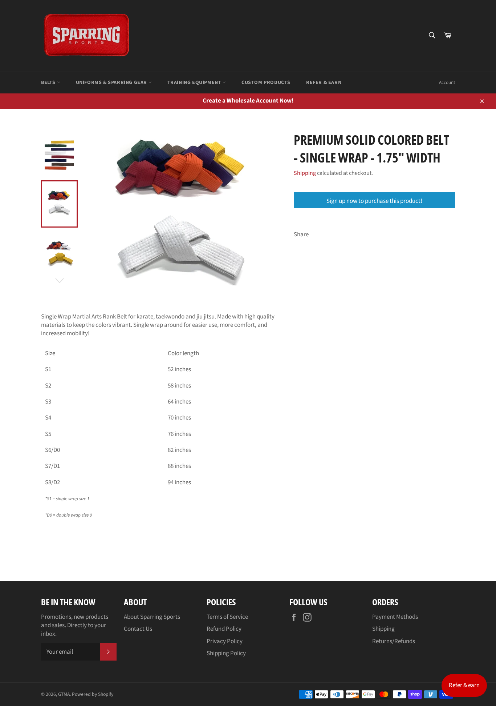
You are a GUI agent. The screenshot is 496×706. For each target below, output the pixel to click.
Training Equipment (195, 82)
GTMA (64, 694)
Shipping (305, 173)
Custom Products (265, 82)
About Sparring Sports (152, 617)
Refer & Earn (323, 82)
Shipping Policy (226, 653)
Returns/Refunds (393, 641)
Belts (49, 82)
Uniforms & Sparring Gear (112, 82)
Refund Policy (224, 629)
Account (447, 82)
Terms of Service (227, 617)
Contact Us (138, 629)
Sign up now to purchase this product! (374, 201)
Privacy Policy (225, 641)
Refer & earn (464, 685)
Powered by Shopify (92, 694)
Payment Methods (395, 617)
